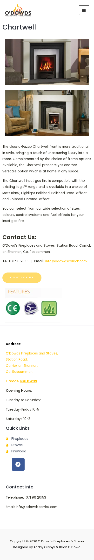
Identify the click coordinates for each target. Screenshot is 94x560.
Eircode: (21, 381)
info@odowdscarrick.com (66, 261)
